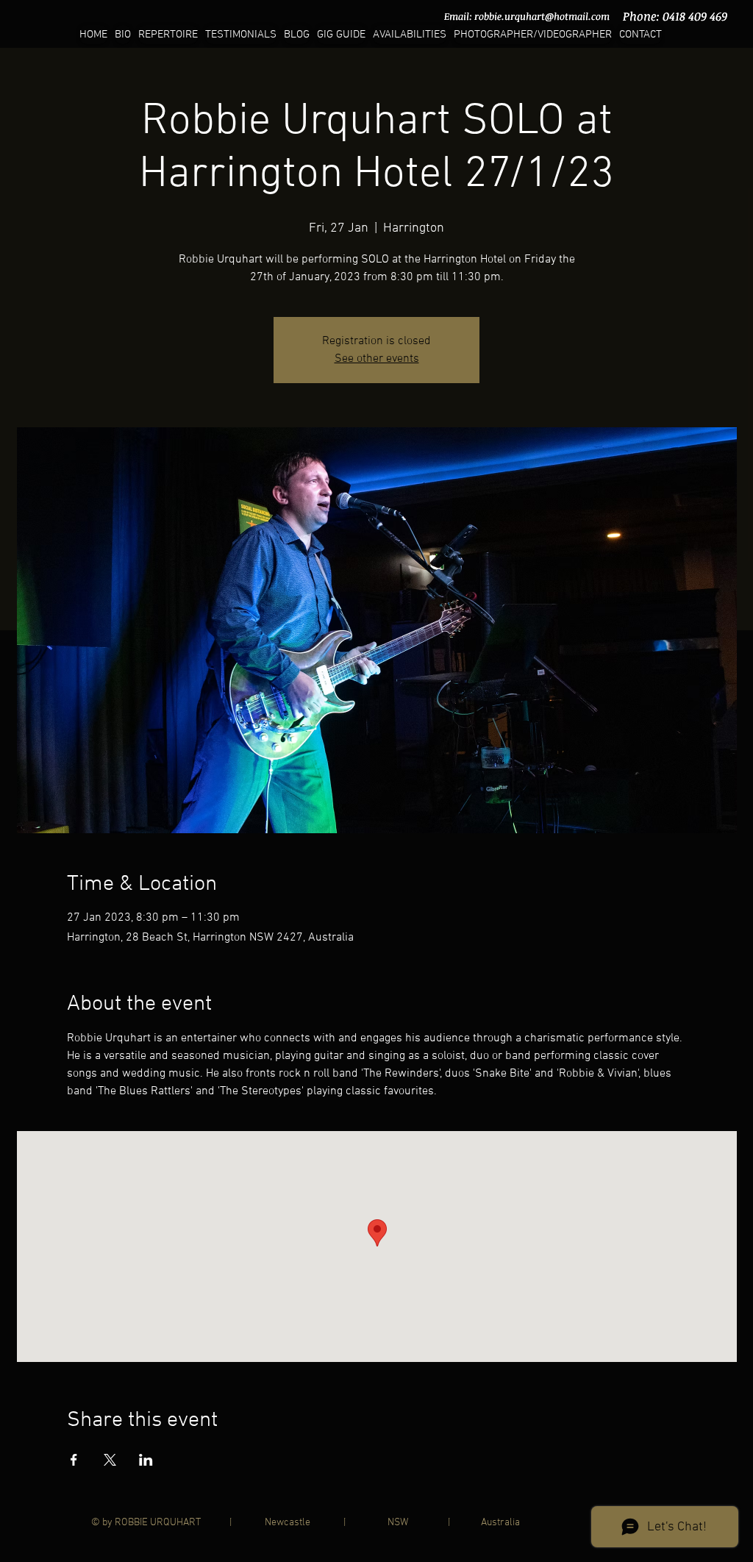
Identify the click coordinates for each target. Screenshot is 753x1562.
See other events (377, 359)
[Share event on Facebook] (74, 1460)
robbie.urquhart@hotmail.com (542, 16)
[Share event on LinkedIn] (146, 1460)
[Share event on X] (110, 1460)
